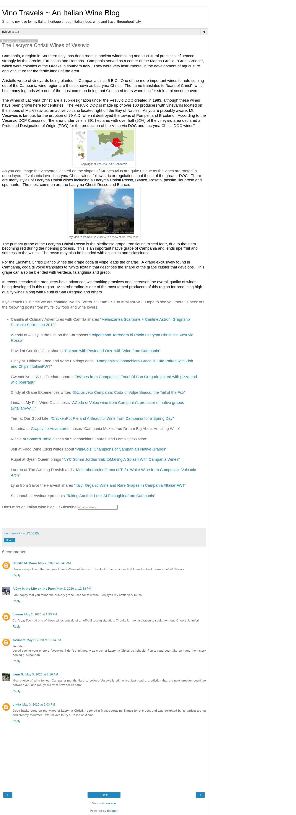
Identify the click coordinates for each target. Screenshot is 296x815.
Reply (16, 575)
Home (104, 794)
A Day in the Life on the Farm (34, 588)
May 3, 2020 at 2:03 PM (38, 704)
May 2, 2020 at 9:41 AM (54, 563)
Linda (17, 704)
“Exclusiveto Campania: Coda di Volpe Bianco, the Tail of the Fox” (128, 392)
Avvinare (19, 640)
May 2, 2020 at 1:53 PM (40, 614)
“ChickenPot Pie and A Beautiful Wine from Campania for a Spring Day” (112, 418)
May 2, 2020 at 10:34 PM (44, 640)
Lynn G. (18, 674)
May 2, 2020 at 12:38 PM (74, 588)
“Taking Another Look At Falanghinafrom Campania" (110, 496)
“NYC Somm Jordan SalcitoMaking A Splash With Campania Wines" (121, 459)
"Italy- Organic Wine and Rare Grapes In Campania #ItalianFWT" (130, 485)
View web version (104, 803)
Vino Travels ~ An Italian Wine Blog (61, 13)
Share (9, 540)
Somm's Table (39, 439)
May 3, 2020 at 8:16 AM (41, 674)
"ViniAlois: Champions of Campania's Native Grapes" (120, 449)
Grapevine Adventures (50, 428)
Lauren (18, 614)
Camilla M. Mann (25, 563)
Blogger (112, 810)
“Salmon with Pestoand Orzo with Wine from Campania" (112, 351)
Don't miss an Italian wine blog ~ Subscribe (39, 507)
